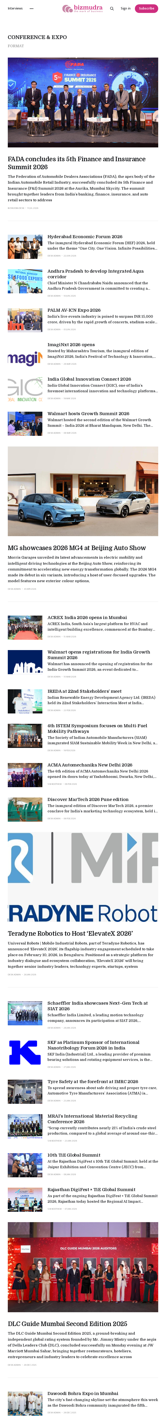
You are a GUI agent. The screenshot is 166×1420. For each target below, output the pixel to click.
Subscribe (146, 8)
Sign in (126, 8)
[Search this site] (112, 8)
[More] (31, 8)
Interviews (15, 8)
